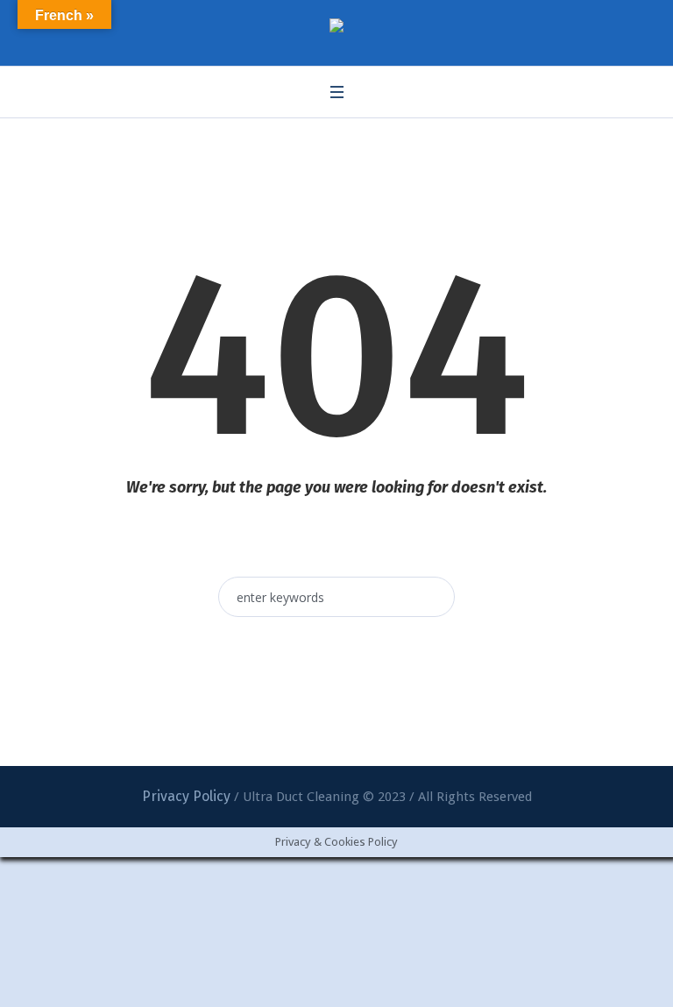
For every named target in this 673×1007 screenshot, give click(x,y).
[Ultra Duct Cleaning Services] (336, 28)
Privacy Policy (186, 796)
